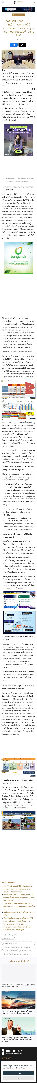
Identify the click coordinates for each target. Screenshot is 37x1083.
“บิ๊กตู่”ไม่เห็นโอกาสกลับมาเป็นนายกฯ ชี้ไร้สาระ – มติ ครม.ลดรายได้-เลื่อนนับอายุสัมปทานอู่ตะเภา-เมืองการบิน (18, 921)
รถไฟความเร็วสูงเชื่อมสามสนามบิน (12, 954)
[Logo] (19, 2)
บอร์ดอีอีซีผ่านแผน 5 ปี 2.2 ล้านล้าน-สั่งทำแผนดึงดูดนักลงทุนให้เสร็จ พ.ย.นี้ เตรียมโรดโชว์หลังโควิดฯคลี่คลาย (18, 889)
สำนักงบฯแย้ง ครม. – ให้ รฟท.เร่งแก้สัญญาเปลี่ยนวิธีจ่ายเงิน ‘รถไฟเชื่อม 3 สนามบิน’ (18, 986)
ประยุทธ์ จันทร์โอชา (25, 950)
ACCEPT (18, 1073)
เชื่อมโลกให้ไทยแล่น (18, 15)
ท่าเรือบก (5, 947)
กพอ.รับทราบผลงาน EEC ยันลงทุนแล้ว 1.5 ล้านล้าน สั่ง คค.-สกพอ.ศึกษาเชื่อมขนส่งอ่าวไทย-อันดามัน (18, 898)
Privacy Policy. (20, 1068)
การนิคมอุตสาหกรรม (8, 938)
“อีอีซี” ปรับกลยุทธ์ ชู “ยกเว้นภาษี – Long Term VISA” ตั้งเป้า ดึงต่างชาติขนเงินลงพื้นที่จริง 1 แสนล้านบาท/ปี (17, 1040)
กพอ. (26, 935)
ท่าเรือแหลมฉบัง (15, 947)
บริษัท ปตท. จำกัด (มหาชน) (10, 950)
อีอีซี (25, 954)
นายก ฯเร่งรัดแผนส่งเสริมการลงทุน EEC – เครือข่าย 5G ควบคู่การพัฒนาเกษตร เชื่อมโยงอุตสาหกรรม (19, 906)
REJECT (18, 1078)
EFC (14, 935)
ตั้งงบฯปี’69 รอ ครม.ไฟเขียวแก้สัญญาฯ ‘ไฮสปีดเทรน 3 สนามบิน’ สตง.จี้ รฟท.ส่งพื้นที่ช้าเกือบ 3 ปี (18, 1012)
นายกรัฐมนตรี (26, 947)
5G (3, 935)
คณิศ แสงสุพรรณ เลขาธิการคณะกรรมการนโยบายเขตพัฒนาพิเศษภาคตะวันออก (17, 942)
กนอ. (20, 935)
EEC (9, 935)
